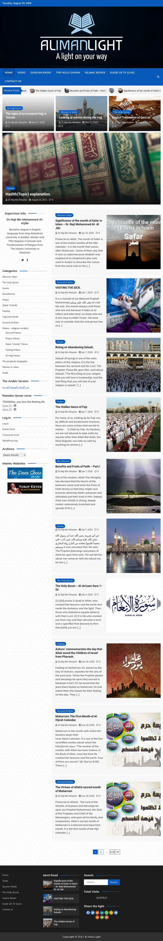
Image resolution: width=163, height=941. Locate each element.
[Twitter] (93, 913)
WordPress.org (10, 440)
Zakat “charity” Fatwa (17, 344)
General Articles (65, 282)
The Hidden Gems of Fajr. (71, 407)
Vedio (21, 72)
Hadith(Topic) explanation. (28, 194)
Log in (5, 423)
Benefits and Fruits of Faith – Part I (77, 466)
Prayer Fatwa (12, 338)
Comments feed (10, 434)
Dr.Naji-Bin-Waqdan (17, 122)
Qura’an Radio (40, 72)
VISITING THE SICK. (130, 90)
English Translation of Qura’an (131, 117)
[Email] (102, 917)
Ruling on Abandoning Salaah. (74, 347)
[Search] (158, 76)
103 (112, 852)
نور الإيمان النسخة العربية (15, 387)
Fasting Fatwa (13, 349)
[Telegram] (116, 913)
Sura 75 (7, 405)
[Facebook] (88, 913)
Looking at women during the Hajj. (81, 117)
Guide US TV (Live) (122, 72)
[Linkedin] (102, 913)
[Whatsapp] (107, 913)
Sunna (10, 188)
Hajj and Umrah (10, 316)
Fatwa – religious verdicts (15, 328)
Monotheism (63, 461)
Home (9, 72)
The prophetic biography (14, 361)
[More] (107, 917)
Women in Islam (68, 112)
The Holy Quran (122, 112)
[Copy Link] (111, 913)
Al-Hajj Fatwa (14, 108)
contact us (13, 81)
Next (117, 852)
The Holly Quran (68, 72)
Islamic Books (95, 72)
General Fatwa (13, 332)
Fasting (60, 643)
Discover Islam (64, 215)
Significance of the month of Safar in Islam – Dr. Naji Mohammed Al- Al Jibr (73, 90)
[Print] (97, 917)
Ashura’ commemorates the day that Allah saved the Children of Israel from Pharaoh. (78, 652)
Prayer (60, 341)
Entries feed (8, 429)
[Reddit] (97, 913)
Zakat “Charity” (10, 305)
